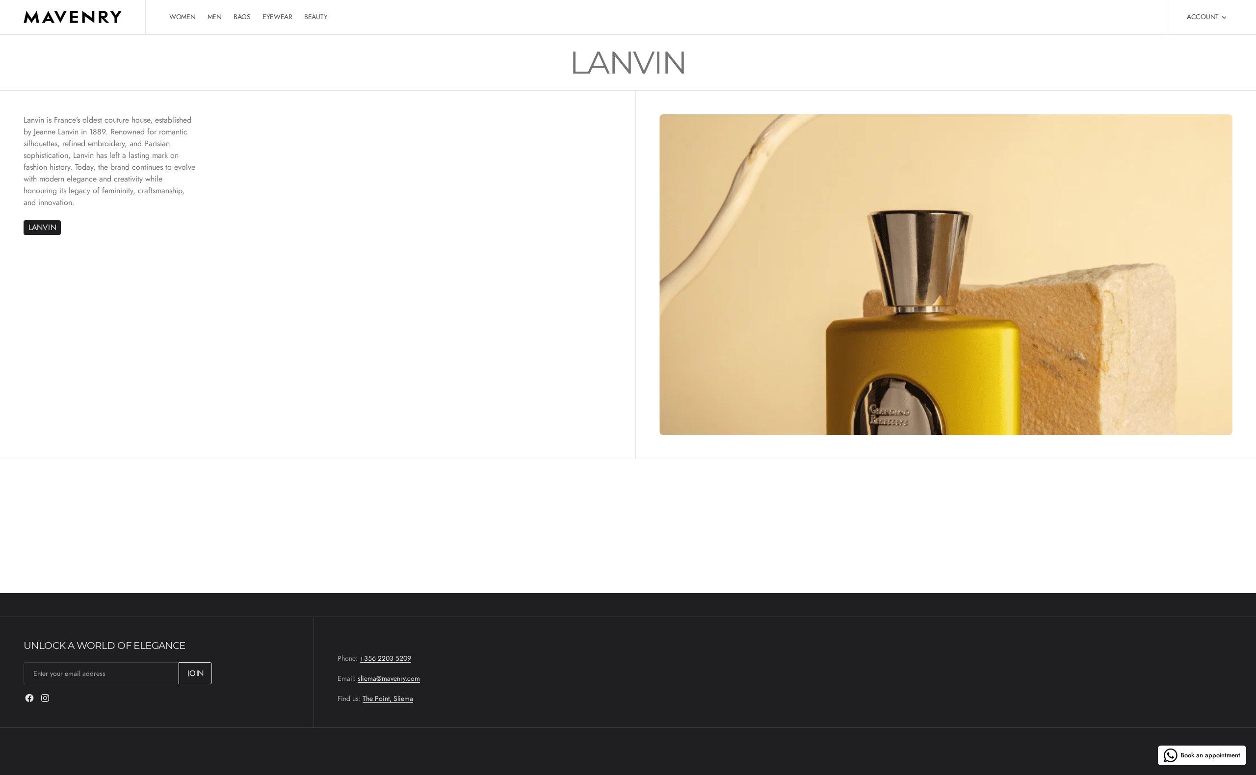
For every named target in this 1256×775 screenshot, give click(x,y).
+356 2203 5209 (385, 658)
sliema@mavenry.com (389, 678)
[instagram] (45, 698)
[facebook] (29, 698)
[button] (1207, 17)
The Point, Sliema (388, 698)
